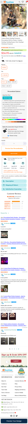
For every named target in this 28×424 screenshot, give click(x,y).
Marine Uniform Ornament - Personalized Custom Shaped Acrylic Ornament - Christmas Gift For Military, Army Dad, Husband (14, 325)
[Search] (19, 2)
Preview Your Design (14, 421)
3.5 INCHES (4, 75)
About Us (3, 381)
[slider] (14, 119)
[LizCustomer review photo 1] (4, 260)
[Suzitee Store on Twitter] (17, 416)
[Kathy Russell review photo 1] (4, 316)
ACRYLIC (4, 67)
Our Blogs (3, 395)
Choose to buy (13, 135)
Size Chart (3, 386)
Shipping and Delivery (20, 389)
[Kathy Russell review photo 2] (12, 316)
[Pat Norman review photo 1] (4, 234)
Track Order (4, 389)
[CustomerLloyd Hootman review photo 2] (12, 341)
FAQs (16, 383)
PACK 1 (4, 82)
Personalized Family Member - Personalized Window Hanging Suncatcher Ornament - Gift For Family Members (13, 219)
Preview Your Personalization (14, 148)
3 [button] (14, 349)
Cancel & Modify (19, 392)
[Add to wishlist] (23, 7)
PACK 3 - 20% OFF (6, 86)
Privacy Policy (18, 386)
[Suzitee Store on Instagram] (14, 416)
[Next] (25, 16)
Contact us (4, 383)
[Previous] (2, 16)
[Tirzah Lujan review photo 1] (4, 288)
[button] (4, 47)
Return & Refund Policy (20, 395)
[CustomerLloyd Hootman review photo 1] (4, 341)
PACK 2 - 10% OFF (12, 82)
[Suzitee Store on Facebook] (11, 416)
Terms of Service (5, 392)
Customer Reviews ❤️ (20, 381)
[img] (4, 221)
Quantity (3, 140)
